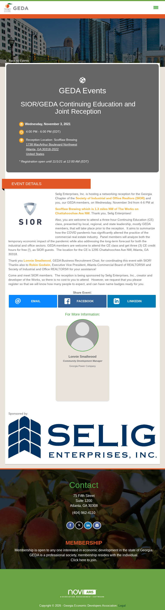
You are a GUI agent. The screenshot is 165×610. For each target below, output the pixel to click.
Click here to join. (84, 560)
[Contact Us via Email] (97, 525)
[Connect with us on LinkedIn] (88, 525)
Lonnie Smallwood (37, 260)
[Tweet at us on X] (79, 525)
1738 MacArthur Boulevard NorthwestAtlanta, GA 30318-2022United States (51, 149)
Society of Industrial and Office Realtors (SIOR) (110, 198)
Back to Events (19, 60)
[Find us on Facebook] (70, 525)
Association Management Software (82, 597)
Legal (122, 605)
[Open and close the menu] (95, 7)
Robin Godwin (39, 265)
